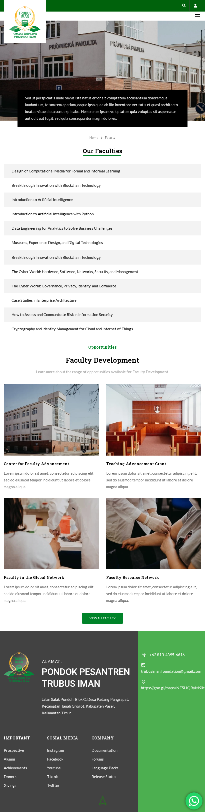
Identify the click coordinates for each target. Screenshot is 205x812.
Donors (10, 776)
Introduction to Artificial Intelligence (42, 199)
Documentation (105, 750)
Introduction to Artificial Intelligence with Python (53, 214)
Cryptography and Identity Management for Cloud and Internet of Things (72, 329)
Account (195, 5)
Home (94, 138)
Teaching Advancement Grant (136, 463)
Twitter (53, 785)
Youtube (54, 768)
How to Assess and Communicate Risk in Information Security (62, 314)
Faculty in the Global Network (34, 577)
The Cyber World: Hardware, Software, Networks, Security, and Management (75, 271)
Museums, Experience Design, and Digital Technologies (57, 242)
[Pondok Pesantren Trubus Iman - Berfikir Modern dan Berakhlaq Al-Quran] (25, 21)
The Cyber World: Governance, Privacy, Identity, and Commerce (64, 286)
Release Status (104, 776)
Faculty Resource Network (132, 577)
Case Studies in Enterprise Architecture (44, 300)
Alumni (9, 759)
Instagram (55, 750)
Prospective (14, 750)
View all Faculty (103, 618)
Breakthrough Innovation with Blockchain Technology (56, 185)
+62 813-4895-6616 (167, 654)
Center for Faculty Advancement (36, 463)
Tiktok (52, 776)
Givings (10, 785)
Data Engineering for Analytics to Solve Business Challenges (62, 228)
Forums (98, 759)
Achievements (15, 768)
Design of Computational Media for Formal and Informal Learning (66, 171)
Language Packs (105, 768)
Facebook (55, 759)
